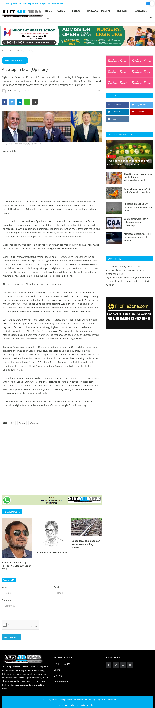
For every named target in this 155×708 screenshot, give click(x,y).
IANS (10, 90)
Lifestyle (58, 675)
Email (56, 587)
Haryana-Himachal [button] (99, 10)
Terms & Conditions (68, 705)
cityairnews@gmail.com (118, 277)
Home (48, 10)
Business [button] (122, 10)
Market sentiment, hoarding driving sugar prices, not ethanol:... (137, 237)
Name (5, 587)
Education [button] (141, 10)
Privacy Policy (88, 705)
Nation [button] (61, 10)
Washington (35, 423)
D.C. (12, 423)
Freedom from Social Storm (51, 552)
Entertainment (61, 681)
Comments (8, 580)
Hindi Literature (62, 663)
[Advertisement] (52, 178)
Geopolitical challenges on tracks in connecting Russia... (85, 544)
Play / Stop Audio (14, 60)
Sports (57, 669)
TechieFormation (109, 699)
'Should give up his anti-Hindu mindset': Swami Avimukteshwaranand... (138, 177)
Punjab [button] (76, 10)
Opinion (13, 51)
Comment (7, 600)
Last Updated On (34, 3)
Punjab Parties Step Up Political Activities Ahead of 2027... (16, 566)
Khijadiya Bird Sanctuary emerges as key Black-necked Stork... (138, 207)
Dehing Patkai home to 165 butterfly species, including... (138, 190)
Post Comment (11, 637)
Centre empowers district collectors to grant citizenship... (136, 222)
